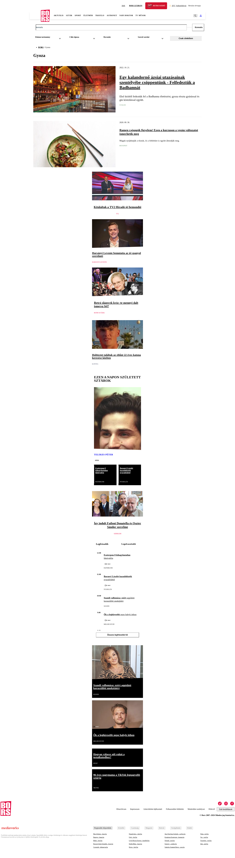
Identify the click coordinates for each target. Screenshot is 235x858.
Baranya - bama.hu (98, 837)
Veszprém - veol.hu (206, 840)
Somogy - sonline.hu (171, 844)
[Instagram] (226, 803)
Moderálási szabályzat (196, 809)
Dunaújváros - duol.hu (135, 834)
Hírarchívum (121, 809)
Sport (78, 15)
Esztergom (99, 482)
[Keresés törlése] (189, 27)
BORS (41, 47)
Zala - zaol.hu (204, 844)
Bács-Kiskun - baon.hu (100, 834)
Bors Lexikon (135, 6)
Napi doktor (126, 15)
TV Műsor (140, 15)
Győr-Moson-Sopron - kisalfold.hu (139, 840)
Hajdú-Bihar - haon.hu (135, 844)
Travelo (99, 15)
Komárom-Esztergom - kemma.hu (174, 837)
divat (95, 763)
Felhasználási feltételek (175, 809)
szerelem (117, 534)
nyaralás (124, 482)
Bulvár (161, 828)
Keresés (199, 27)
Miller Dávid (109, 624)
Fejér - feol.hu (133, 837)
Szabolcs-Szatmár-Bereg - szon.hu (175, 847)
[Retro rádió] (150, 6)
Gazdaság (135, 828)
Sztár (69, 15)
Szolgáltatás (175, 828)
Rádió (189, 828)
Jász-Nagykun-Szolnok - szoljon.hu (175, 834)
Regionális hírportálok (102, 828)
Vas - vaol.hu (204, 837)
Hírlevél (212, 809)
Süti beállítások (225, 809)
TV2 (117, 214)
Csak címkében (186, 38)
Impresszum (134, 809)
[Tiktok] (220, 803)
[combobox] (49, 37)
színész (97, 460)
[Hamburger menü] (35, 16)
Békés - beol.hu (97, 840)
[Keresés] (195, 15)
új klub (122, 105)
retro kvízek (99, 313)
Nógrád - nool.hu (170, 840)
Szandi (106, 606)
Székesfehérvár (179, 6)
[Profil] (201, 16)
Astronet (112, 15)
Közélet (121, 828)
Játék (123, 6)
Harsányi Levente (99, 262)
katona (95, 364)
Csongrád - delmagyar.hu (100, 847)
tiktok (96, 788)
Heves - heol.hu (133, 847)
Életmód (88, 15)
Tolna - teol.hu (204, 834)
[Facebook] (232, 803)
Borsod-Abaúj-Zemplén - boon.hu (103, 844)
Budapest (123, 146)
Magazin (149, 828)
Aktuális (59, 15)
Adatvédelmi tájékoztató (152, 809)
